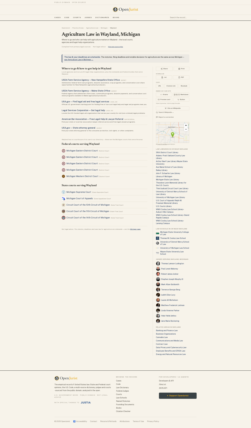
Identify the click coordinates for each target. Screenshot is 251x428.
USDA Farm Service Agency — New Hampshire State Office (91, 80)
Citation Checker (123, 411)
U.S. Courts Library (164, 206)
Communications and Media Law (169, 341)
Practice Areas (78, 28)
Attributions (125, 421)
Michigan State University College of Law (174, 233)
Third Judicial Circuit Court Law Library (172, 188)
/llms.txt (162, 384)
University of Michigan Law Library (170, 197)
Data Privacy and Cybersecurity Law (171, 347)
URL (159, 86)
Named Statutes (123, 401)
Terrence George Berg (170, 290)
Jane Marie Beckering (170, 321)
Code (66, 17)
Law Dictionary (122, 387)
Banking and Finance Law (167, 330)
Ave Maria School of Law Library (169, 167)
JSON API (163, 388)
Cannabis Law (162, 337)
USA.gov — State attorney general (78, 128)
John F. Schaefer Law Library (168, 173)
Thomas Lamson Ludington (172, 263)
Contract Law (162, 344)
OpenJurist (66, 28)
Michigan (104, 28)
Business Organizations (166, 334)
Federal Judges (122, 391)
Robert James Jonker (169, 274)
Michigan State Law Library (167, 180)
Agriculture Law (92, 28)
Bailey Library (161, 170)
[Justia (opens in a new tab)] (86, 403)
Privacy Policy (153, 421)
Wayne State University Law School (172, 253)
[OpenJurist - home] (125, 9)
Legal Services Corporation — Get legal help (83, 110)
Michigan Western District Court (82, 176)
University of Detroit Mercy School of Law (174, 243)
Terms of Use (138, 421)
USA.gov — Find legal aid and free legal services (85, 101)
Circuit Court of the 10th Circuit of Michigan (88, 205)
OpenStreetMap (162, 144)
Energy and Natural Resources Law (171, 354)
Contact (93, 421)
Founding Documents (125, 404)
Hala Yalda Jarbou (168, 316)
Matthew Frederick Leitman (172, 305)
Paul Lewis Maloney (169, 269)
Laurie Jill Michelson (169, 300)
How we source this (115, 47)
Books (116, 17)
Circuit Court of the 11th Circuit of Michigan (87, 211)
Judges (88, 17)
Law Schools (121, 398)
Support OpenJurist (178, 395)
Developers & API (166, 381)
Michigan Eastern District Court (82, 150)
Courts (77, 17)
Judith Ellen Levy (168, 295)
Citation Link (170, 86)
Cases (57, 17)
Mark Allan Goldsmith (170, 284)
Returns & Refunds (108, 421)
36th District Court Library (167, 152)
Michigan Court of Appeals (79, 198)
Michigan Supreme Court (78, 192)
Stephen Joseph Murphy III (172, 279)
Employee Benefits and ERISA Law (170, 351)
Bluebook (184, 86)
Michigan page (135, 229)
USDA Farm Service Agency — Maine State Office (86, 91)
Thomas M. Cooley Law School (173, 238)
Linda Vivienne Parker (170, 310)
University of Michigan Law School (174, 248)
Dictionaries (102, 17)
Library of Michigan (164, 176)
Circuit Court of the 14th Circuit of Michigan (88, 217)
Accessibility (80, 421)
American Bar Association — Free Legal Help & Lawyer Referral (92, 119)
